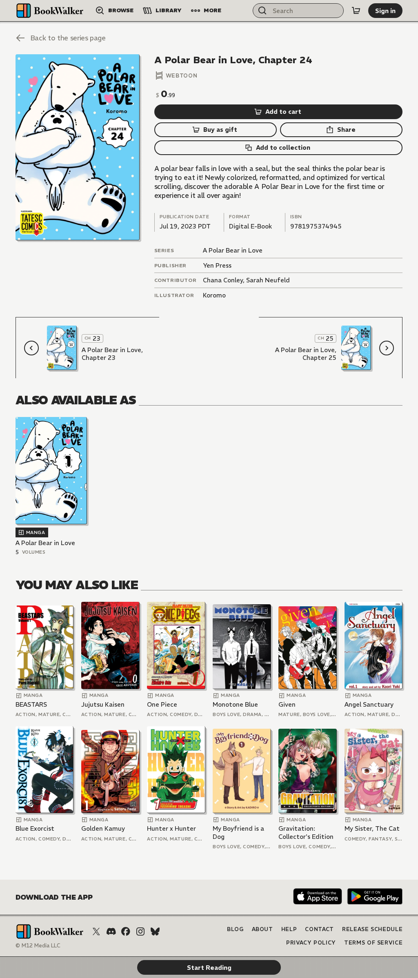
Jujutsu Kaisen (103, 704)
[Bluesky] (155, 931)
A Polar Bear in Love (232, 250)
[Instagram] (140, 931)
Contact (319, 929)
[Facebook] (126, 931)
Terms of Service (373, 942)
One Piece (162, 704)
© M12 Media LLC (38, 945)
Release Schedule (372, 929)
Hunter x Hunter (171, 828)
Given (287, 704)
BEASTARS (31, 704)
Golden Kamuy (103, 828)
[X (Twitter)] (96, 931)
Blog (235, 929)
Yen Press (217, 265)
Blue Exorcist (35, 828)
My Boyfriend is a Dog (238, 833)
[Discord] (111, 931)
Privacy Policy (311, 942)
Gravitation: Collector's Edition (306, 833)
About (262, 929)
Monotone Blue (235, 704)
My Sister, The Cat (372, 828)
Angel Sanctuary (369, 704)
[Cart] (356, 11)
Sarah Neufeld (268, 280)
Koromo (214, 295)
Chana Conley (223, 280)
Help (289, 929)
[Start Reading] (78, 147)
